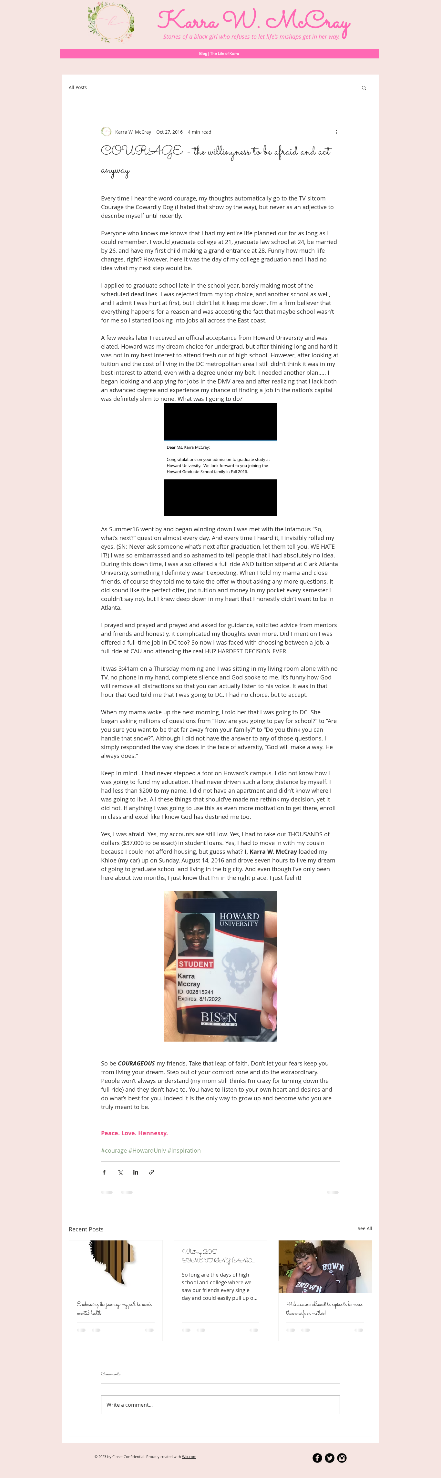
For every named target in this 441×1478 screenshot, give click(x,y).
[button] (364, 87)
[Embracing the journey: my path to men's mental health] (115, 1266)
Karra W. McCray (253, 22)
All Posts (78, 87)
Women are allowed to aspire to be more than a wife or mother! (324, 1309)
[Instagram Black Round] (342, 1458)
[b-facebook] (317, 1458)
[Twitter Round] (329, 1458)
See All (365, 1228)
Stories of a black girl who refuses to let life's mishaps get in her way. (251, 36)
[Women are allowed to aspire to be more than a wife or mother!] (325, 1266)
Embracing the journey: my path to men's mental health (114, 1309)
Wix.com (189, 1456)
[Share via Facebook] (104, 1172)
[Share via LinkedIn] (136, 1172)
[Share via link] (152, 1172)
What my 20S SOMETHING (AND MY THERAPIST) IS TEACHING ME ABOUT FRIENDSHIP (219, 1257)
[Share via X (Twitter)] (120, 1172)
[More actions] (336, 132)
